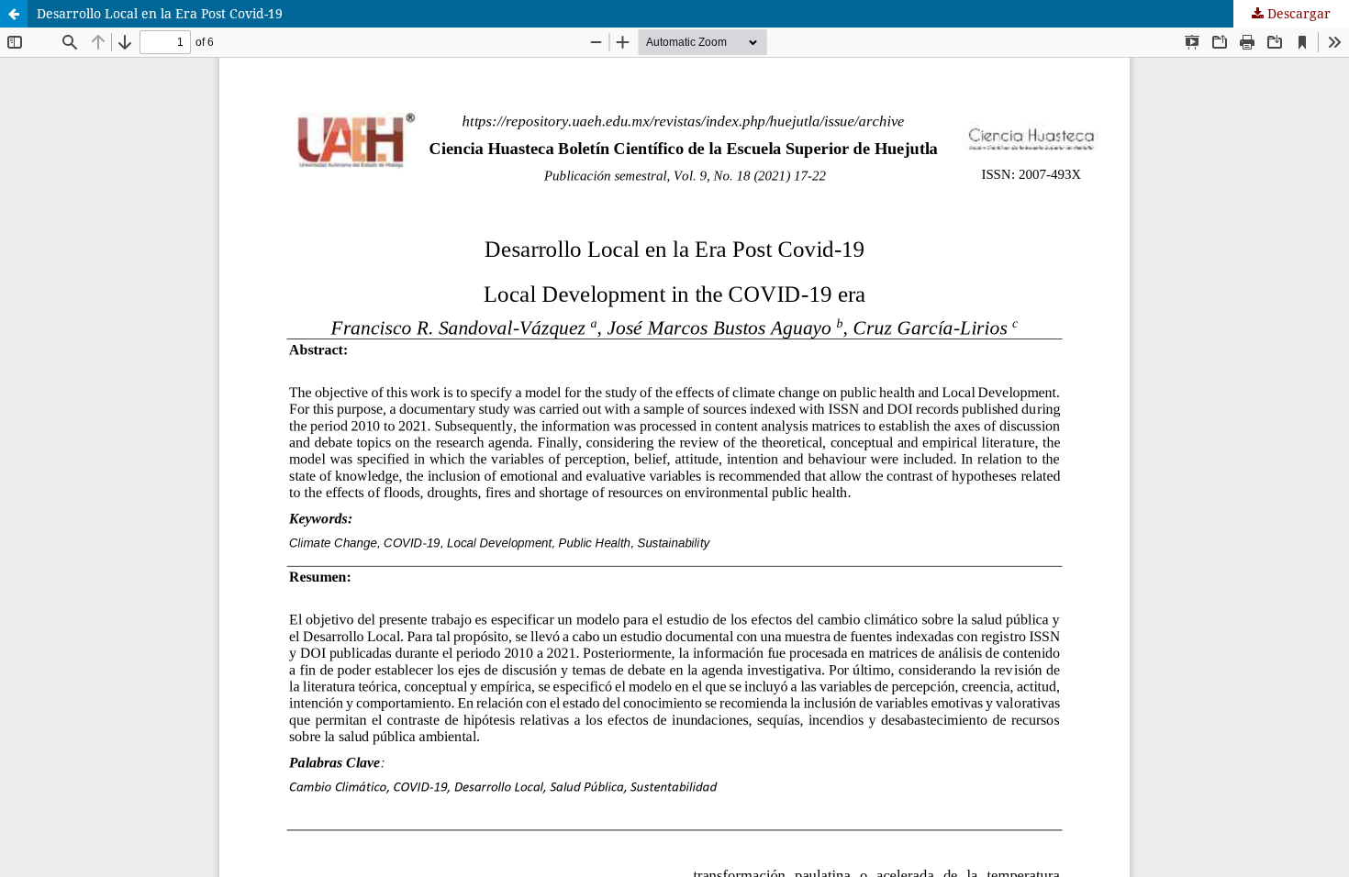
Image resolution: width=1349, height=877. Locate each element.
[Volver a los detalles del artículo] (14, 14)
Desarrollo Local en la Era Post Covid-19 (160, 13)
